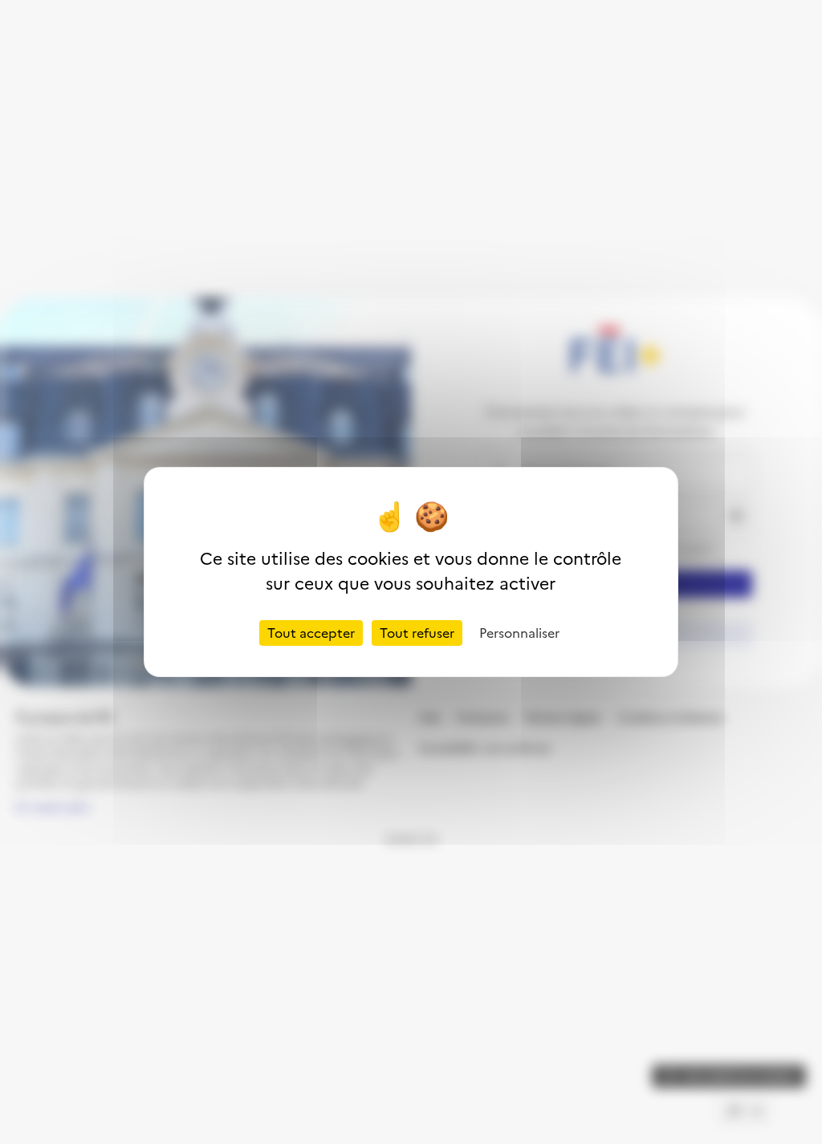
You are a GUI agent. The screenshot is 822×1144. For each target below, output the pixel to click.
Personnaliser (519, 633)
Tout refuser (417, 633)
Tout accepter (311, 633)
